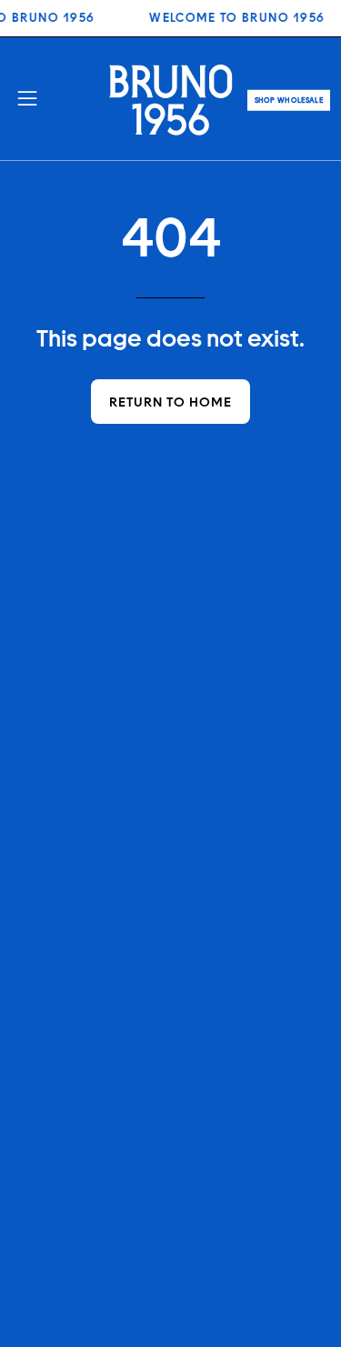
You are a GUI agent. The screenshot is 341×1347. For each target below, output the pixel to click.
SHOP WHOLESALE (289, 100)
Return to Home (170, 401)
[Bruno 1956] (171, 98)
